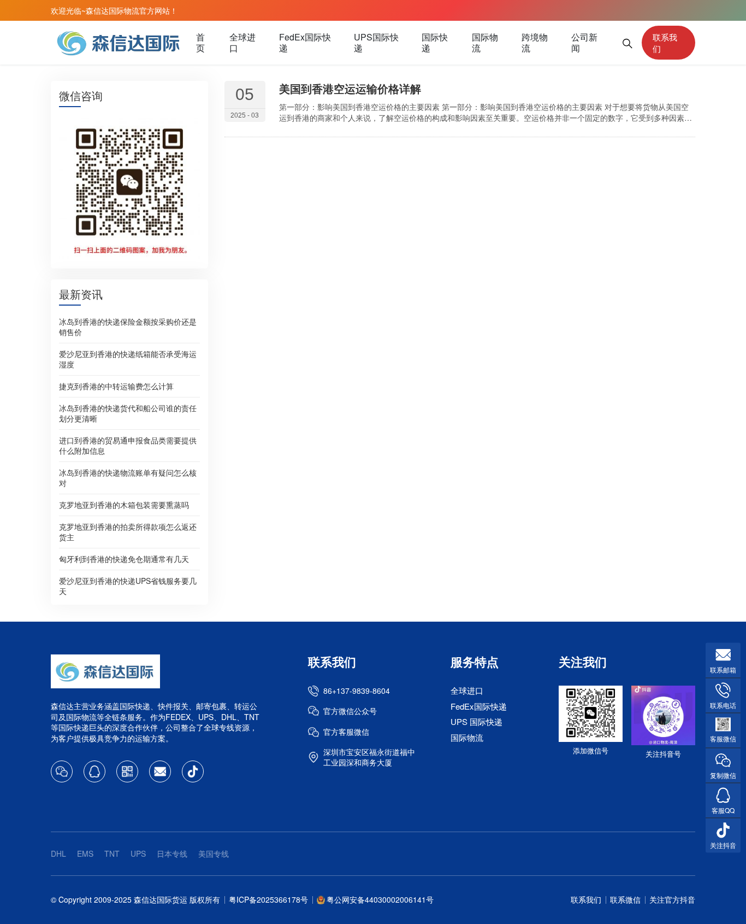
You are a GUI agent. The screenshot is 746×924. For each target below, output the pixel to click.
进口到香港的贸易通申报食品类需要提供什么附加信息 (128, 445)
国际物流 (485, 42)
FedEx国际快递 (305, 42)
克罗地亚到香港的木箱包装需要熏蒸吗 (124, 504)
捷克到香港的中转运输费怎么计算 (116, 386)
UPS (138, 853)
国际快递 (435, 42)
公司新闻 (584, 42)
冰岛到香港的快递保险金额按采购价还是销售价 (128, 326)
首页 (200, 42)
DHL (58, 853)
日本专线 (172, 853)
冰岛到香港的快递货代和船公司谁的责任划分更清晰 (128, 413)
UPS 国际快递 (476, 721)
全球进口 (242, 42)
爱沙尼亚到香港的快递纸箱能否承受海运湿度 (128, 359)
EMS (85, 853)
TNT (112, 853)
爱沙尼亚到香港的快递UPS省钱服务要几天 (128, 585)
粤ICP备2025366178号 (268, 899)
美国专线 (213, 853)
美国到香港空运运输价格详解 (350, 88)
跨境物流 (535, 42)
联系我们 (665, 42)
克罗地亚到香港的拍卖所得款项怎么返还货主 (128, 531)
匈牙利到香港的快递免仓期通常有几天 (124, 558)
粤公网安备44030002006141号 (380, 899)
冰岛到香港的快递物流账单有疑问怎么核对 (128, 477)
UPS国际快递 (376, 42)
